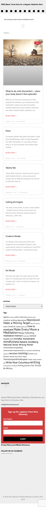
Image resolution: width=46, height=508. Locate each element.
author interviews (21, 317)
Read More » (11, 116)
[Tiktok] (43, 11)
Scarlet (30, 353)
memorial (26, 336)
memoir (19, 335)
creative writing (10, 320)
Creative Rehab (13, 236)
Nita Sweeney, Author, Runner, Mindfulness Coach (19, 19)
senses (35, 354)
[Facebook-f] (29, 11)
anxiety (12, 317)
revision (13, 353)
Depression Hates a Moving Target (21, 321)
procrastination (28, 350)
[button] (23, 26)
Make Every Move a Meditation (21, 331)
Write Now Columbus (18, 362)
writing (35, 362)
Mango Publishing (26, 332)
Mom (8, 130)
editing (38, 323)
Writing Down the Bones (10, 366)
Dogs (31, 323)
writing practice (24, 365)
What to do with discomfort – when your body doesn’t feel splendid (23, 92)
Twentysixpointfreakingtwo (15, 359)
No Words (10, 270)
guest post (24, 326)
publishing (36, 350)
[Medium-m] (25, 11)
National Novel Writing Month (18, 344)
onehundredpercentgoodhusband (13, 350)
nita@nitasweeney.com (10, 404)
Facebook (11, 326)
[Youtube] (20, 11)
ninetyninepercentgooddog (13, 348)
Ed (34, 323)
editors (5, 327)
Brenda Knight (32, 317)
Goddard (18, 327)
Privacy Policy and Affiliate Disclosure (15, 445)
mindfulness (11, 342)
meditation (8, 335)
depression (21, 320)
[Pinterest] (16, 11)
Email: (5, 428)
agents (6, 317)
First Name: (7, 419)
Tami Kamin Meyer (20, 357)
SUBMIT (23, 439)
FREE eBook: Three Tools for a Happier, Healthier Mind (22, 4)
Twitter (30, 359)
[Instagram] (2, 11)
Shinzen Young (8, 356)
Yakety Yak (11, 167)
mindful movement (24, 338)
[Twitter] (7, 11)
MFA (11, 339)
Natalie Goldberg (29, 341)
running (22, 353)
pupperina (6, 354)
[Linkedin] (11, 11)
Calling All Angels (14, 201)
